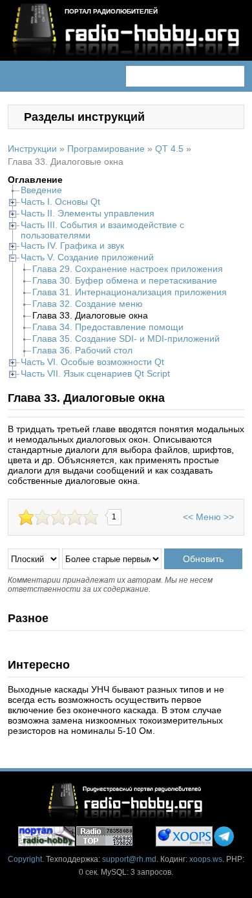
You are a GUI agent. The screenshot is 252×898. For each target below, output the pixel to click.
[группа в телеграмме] (224, 836)
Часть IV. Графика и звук (72, 245)
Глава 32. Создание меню (87, 303)
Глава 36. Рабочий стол (82, 350)
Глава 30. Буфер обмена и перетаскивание (124, 280)
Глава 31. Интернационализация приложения (129, 292)
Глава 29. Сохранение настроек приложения (127, 269)
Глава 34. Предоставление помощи (108, 327)
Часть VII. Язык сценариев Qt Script (95, 373)
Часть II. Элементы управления (87, 213)
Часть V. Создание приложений (87, 257)
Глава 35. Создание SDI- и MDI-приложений (126, 338)
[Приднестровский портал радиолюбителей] (46, 836)
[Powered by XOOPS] (184, 836)
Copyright (25, 859)
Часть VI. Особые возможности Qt (92, 362)
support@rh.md (129, 859)
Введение (41, 190)
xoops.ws (205, 859)
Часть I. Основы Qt (60, 201)
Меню (208, 517)
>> (229, 517)
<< (188, 517)
